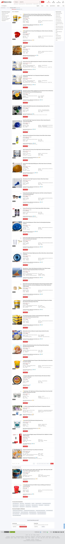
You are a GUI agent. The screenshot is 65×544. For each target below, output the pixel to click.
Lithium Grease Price (27, 503)
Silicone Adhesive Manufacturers (41, 512)
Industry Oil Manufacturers (16, 512)
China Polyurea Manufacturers (17, 515)
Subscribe (43, 526)
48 (18, 463)
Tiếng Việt (52, 537)
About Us (27, 534)
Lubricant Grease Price (38, 503)
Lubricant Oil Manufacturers (24, 512)
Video (14, 22)
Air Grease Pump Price (59, 22)
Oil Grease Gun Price (28, 506)
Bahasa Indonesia (57, 537)
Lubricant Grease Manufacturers (41, 513)
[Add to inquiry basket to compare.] (28, 27)
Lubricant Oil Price (58, 37)
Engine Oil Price (58, 14)
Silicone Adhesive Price (16, 503)
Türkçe (49, 537)
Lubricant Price (58, 16)
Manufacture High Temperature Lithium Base (35, 178)
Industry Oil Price (58, 35)
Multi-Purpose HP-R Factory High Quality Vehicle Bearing (36, 149)
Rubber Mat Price (58, 38)
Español (12, 537)
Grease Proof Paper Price (59, 27)
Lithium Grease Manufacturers (24, 513)
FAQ (29, 534)
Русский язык (22, 537)
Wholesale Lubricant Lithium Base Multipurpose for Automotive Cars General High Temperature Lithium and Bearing (37, 15)
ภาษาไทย (46, 537)
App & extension (52, 5)
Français (19, 537)
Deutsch (29, 537)
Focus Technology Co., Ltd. (33, 540)
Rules (63, 5)
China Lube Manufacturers (32, 513)
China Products (13, 536)
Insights (58, 536)
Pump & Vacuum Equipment (6, 18)
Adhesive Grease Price (15, 506)
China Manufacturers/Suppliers (20, 536)
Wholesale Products (27, 536)
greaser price (18, 9)
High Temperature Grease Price (46, 503)
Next (51, 463)
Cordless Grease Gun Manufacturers (40, 510)
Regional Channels (48, 536)
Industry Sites (43, 536)
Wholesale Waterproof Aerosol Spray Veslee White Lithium (37, 135)
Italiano (26, 537)
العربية (36, 537)
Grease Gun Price (58, 19)
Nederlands (32, 537)
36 (16, 463)
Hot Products (8, 536)
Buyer (42, 5)
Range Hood (3, 14)
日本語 (41, 537)
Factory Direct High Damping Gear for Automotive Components (37, 61)
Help (47, 5)
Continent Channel (38, 536)
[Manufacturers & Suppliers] (6, 2)
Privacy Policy (37, 539)
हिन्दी (43, 537)
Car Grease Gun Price (35, 506)
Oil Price (57, 34)
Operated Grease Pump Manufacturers (18, 510)
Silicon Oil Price (22, 503)
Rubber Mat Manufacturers (32, 512)
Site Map (34, 534)
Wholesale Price (33, 536)
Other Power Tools (4, 17)
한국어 (39, 537)
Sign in (63, 2)
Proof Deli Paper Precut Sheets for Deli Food (33, 449)
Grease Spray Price (22, 506)
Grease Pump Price (58, 17)
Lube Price (33, 503)
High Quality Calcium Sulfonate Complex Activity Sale (36, 331)
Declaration (32, 539)
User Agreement (28, 539)
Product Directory (3, 7)
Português (15, 537)
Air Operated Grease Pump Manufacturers (29, 510)
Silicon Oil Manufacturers (16, 513)
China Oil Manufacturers (49, 510)
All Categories (4, 5)
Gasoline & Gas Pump (5, 13)
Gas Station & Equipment (5, 15)
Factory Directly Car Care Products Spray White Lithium (36, 208)
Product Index (54, 536)
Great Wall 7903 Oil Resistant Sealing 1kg (33, 420)
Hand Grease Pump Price (59, 26)
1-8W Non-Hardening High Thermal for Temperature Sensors (37, 406)
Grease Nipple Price (58, 20)
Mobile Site (38, 534)
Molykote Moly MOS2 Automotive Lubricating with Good (36, 106)
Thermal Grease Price (59, 13)
